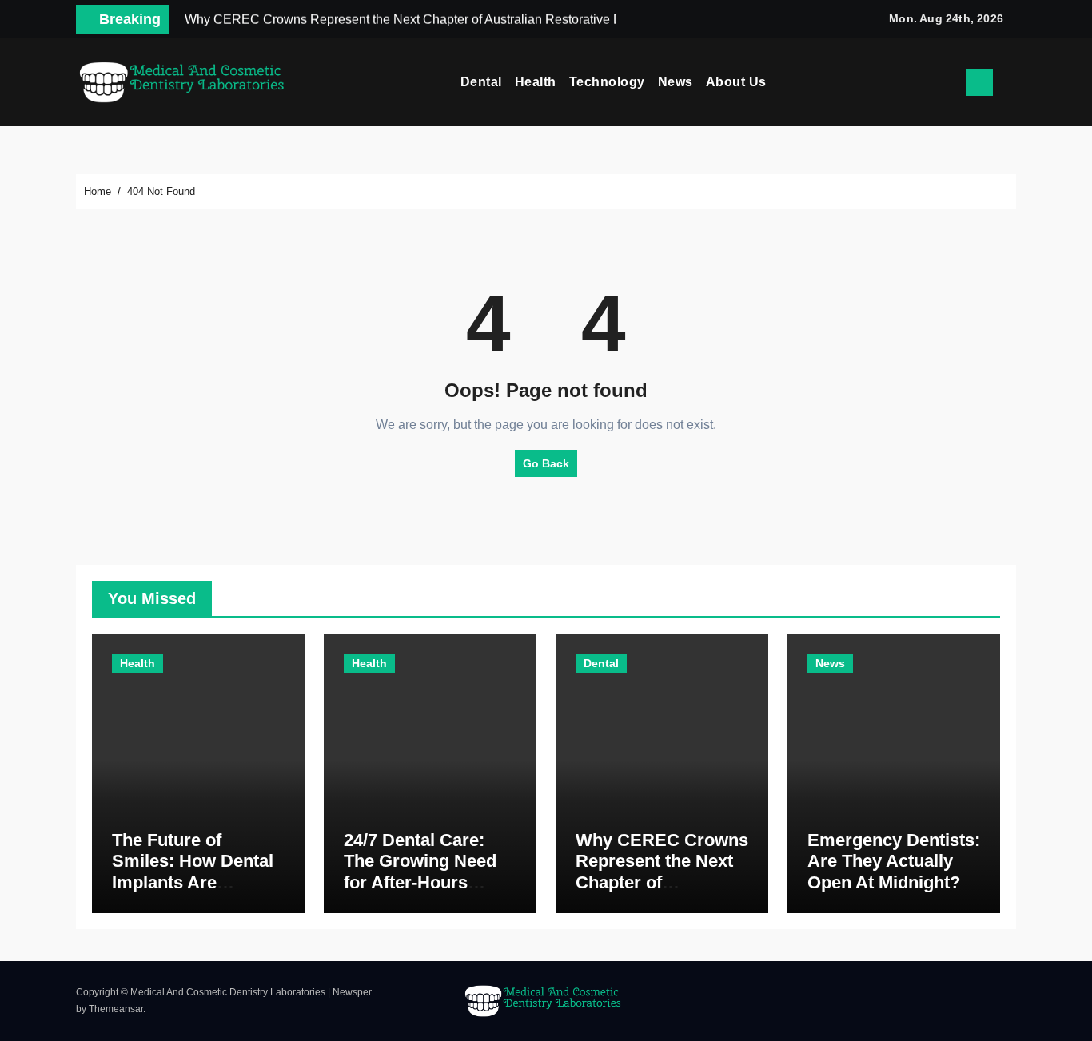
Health (535, 82)
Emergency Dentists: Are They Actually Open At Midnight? (893, 861)
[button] (1010, 82)
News (675, 82)
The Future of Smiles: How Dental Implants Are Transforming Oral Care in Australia (192, 882)
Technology (607, 82)
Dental (481, 82)
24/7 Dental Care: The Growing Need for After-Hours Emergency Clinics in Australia (422, 882)
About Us (736, 82)
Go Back (546, 463)
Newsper (352, 992)
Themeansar (116, 1009)
